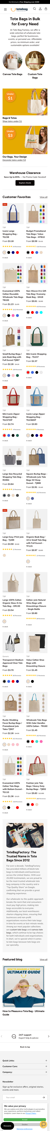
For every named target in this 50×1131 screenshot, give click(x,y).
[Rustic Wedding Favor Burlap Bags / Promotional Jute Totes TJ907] (13, 702)
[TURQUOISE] (36, 741)
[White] (13, 807)
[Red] (17, 252)
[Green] (17, 435)
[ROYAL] (36, 252)
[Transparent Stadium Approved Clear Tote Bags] (13, 642)
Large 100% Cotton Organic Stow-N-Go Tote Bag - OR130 (12, 603)
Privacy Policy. (31, 1113)
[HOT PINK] (41, 741)
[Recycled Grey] (41, 372)
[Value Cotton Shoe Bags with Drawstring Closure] (36, 642)
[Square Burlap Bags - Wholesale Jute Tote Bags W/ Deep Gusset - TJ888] (36, 456)
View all (43, 197)
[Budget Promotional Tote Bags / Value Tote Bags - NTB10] (36, 213)
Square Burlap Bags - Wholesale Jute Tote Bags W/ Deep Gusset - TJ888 (36, 478)
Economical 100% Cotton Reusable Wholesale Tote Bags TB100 (13, 295)
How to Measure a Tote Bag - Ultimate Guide (23, 1013)
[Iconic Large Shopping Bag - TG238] (13, 213)
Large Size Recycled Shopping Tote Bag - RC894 (13, 477)
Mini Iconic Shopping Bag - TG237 (36, 355)
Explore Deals (25, 183)
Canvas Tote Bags (12, 74)
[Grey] (8, 495)
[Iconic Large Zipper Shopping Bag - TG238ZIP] (36, 396)
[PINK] (13, 375)
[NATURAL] (41, 252)
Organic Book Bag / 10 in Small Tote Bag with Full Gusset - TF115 (36, 541)
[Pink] (13, 744)
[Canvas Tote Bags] (12, 60)
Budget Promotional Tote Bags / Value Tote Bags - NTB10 (36, 234)
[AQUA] (41, 312)
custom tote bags (18, 929)
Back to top (25, 1047)
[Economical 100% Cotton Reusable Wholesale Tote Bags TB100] (13, 273)
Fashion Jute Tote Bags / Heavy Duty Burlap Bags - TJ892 (36, 786)
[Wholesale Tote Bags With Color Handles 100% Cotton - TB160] (36, 702)
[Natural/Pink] (17, 744)
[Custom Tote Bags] (35, 60)
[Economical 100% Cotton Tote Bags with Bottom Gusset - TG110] (13, 765)
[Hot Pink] (13, 315)
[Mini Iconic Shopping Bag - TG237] (36, 336)
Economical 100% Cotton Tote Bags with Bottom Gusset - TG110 (13, 787)
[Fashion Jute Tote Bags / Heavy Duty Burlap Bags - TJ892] (36, 765)
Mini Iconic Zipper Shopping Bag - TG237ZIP (11, 417)
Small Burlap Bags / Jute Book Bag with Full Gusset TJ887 (12, 357)
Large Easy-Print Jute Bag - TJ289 (13, 538)
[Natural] (13, 495)
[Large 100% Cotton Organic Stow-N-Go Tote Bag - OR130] (13, 582)
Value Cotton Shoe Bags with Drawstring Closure (35, 663)
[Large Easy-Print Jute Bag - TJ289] (13, 519)
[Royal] (17, 315)
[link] (40, 9)
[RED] (32, 252)
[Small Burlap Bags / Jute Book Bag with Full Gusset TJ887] (13, 336)
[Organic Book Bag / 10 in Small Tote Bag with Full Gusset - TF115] (36, 519)
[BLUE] (8, 375)
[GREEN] (17, 375)
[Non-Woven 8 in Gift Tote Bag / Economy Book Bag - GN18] (36, 273)
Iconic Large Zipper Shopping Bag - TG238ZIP (35, 417)
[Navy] (13, 252)
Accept (24, 1119)
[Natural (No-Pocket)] (8, 744)
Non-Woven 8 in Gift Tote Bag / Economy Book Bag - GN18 (36, 294)
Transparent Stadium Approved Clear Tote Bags (13, 663)
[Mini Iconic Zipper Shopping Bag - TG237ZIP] (13, 396)
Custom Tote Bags (35, 76)
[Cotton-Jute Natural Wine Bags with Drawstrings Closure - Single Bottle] (36, 582)
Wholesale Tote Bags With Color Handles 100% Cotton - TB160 (36, 723)
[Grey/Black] (17, 495)
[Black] (8, 252)
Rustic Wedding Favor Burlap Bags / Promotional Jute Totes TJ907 (12, 724)
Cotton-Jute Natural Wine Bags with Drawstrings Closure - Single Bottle (36, 604)
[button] (43, 1124)
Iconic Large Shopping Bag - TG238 (10, 234)
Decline (25, 1124)
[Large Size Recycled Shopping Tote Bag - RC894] (13, 456)
